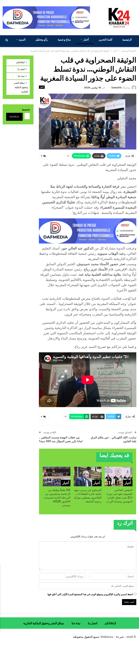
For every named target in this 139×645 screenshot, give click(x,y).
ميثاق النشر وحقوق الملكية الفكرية (21, 87)
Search (26, 109)
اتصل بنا (21, 69)
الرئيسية (127, 39)
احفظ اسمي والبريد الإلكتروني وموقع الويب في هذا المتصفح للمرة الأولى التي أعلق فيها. (90, 594)
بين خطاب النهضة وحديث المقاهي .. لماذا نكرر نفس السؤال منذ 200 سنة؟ (61, 439)
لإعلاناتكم (20, 62)
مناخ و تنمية (64, 39)
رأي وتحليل (41, 39)
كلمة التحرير (105, 39)
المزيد (22, 39)
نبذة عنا (21, 76)
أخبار (86, 39)
